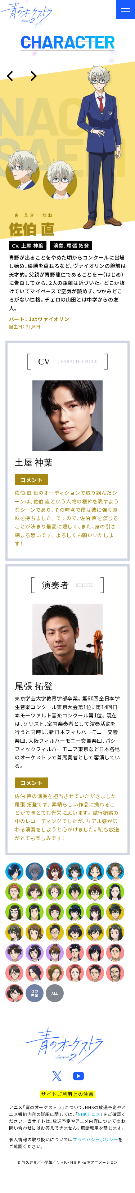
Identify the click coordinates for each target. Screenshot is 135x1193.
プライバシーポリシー (95, 1139)
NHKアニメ (89, 1114)
